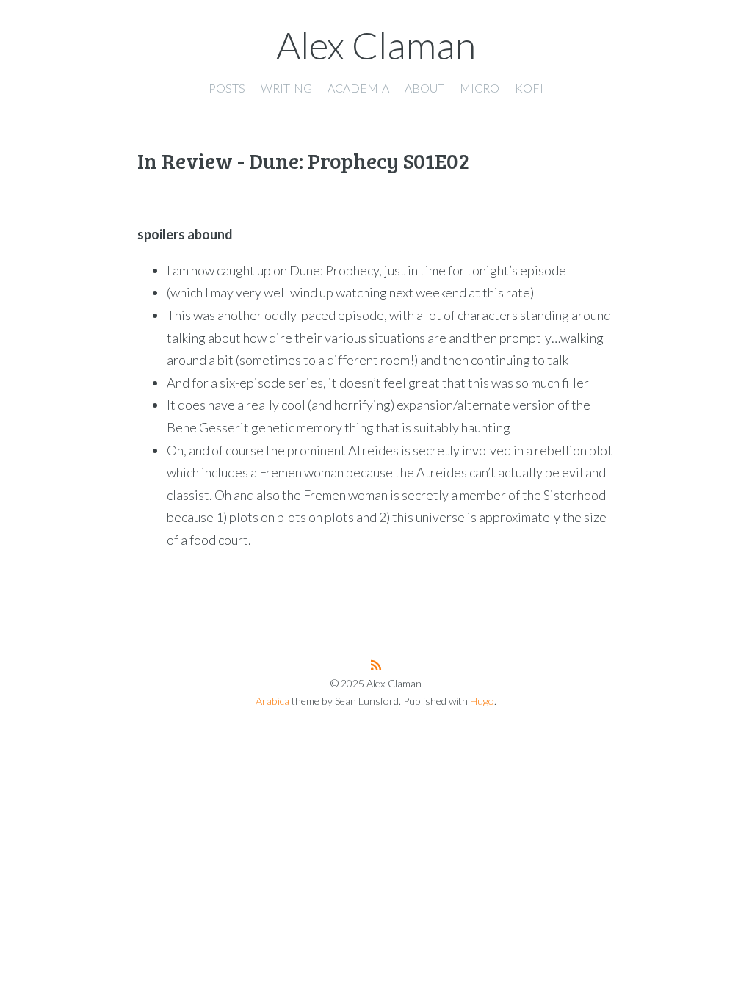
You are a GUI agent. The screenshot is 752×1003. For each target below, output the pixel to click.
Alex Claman (376, 45)
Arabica (272, 701)
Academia (358, 88)
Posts (227, 88)
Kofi (529, 88)
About (424, 88)
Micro (479, 88)
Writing (286, 88)
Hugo (482, 701)
